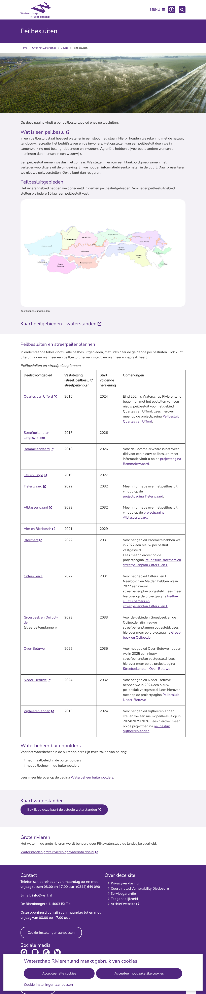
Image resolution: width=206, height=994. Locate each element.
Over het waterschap (44, 48)
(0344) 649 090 (88, 886)
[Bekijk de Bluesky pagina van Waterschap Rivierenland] (57, 952)
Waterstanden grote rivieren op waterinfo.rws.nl (57, 852)
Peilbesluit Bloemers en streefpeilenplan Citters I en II (152, 562)
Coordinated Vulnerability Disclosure (140, 888)
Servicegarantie (123, 893)
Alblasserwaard (36, 507)
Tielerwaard (33, 486)
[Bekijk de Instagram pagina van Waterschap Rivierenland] (46, 952)
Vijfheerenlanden (37, 711)
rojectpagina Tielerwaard (144, 496)
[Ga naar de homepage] (36, 10)
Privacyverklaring (125, 883)
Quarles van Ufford (38, 396)
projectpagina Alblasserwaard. (144, 515)
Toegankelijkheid (124, 898)
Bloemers (31, 540)
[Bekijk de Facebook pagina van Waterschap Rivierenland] (24, 952)
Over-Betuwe (34, 648)
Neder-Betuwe (35, 680)
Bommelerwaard (37, 449)
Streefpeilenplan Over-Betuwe (146, 668)
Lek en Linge (33, 475)
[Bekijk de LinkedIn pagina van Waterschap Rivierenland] (35, 952)
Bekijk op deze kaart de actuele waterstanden (62, 809)
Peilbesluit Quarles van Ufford (151, 419)
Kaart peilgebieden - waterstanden (59, 323)
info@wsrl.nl (42, 895)
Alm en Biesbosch (37, 528)
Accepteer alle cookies (59, 973)
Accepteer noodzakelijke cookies (139, 973)
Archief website (123, 903)
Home (24, 48)
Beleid (64, 48)
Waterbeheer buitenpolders (92, 777)
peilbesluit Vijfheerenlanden (146, 728)
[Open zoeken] (182, 9)
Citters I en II (33, 576)
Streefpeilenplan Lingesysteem (36, 435)
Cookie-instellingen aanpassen (48, 984)
